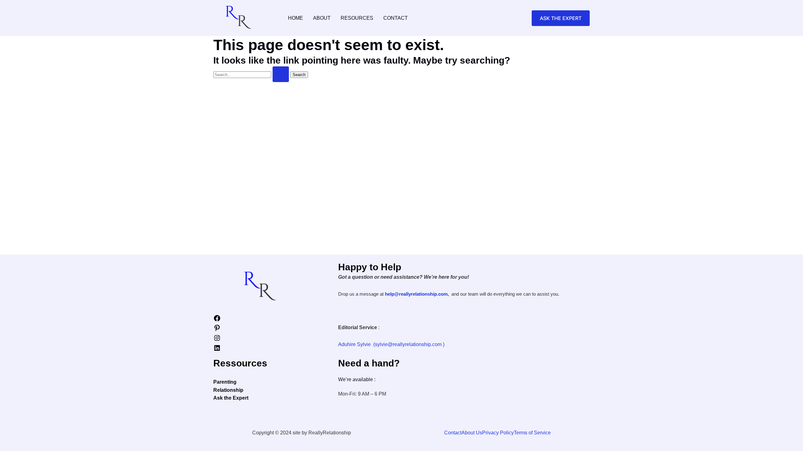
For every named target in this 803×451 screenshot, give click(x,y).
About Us (471, 432)
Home (295, 18)
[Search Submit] (281, 74)
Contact (395, 18)
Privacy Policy (498, 432)
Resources (357, 18)
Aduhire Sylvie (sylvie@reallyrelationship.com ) (391, 344)
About (322, 18)
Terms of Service (532, 432)
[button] (561, 18)
